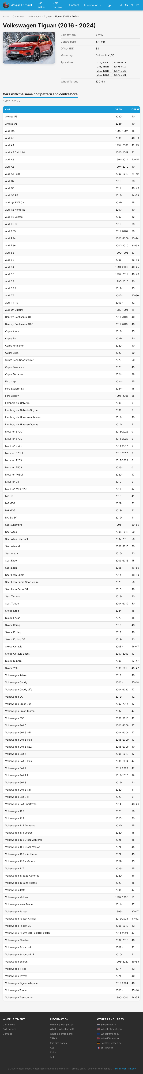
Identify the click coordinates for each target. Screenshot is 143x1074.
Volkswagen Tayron (16, 975)
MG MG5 (10, 510)
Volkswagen (34, 16)
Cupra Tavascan (14, 367)
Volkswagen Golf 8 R (17, 796)
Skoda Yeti (11, 667)
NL (120, 5)
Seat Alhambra (13, 524)
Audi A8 (9, 166)
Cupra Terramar (14, 374)
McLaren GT (12, 481)
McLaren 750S (13, 467)
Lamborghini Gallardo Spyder (22, 410)
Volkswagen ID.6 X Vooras (20, 861)
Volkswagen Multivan (17, 897)
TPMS (53, 1038)
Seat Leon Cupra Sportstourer (22, 582)
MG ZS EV (11, 517)
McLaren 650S (13, 445)
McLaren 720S (13, 460)
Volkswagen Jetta (15, 889)
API (52, 1056)
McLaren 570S (13, 438)
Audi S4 (9, 266)
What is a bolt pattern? (63, 1024)
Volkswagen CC (14, 696)
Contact (74, 5)
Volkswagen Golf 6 (15, 753)
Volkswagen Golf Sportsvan (20, 803)
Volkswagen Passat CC (18, 925)
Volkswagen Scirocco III (18, 947)
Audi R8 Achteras (15, 209)
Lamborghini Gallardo (17, 402)
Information (91, 5)
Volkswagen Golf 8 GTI (18, 789)
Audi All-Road (13, 173)
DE (132, 5)
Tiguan (48, 16)
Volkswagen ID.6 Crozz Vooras (22, 846)
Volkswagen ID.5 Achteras (20, 825)
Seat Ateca (11, 553)
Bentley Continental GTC (19, 324)
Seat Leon (11, 567)
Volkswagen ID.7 (14, 868)
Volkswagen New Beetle (19, 904)
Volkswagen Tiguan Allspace (21, 983)
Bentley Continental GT (18, 316)
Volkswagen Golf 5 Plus (18, 739)
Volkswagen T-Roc (15, 968)
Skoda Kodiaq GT (15, 639)
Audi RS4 (10, 238)
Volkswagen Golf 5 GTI (18, 732)
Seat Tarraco (12, 596)
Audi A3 (9, 137)
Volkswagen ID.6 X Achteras (21, 854)
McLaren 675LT (14, 453)
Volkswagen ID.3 (14, 811)
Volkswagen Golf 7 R (16, 775)
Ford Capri (11, 381)
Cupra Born (11, 338)
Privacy (132, 1068)
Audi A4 (9, 145)
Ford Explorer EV (14, 388)
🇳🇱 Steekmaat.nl (106, 1024)
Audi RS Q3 (11, 223)
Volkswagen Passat (16, 911)
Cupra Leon (11, 352)
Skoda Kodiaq (13, 632)
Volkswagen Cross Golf (18, 703)
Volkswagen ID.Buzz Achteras (22, 875)
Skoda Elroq (12, 610)
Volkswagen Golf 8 (15, 782)
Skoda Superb (13, 660)
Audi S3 (9, 259)
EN (126, 5)
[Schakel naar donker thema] (109, 5)
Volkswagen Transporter (19, 997)
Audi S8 (9, 281)
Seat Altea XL (13, 546)
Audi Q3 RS (11, 195)
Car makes (41, 5)
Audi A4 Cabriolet (15, 152)
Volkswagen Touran (16, 990)
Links (53, 1052)
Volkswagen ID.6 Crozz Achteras (23, 839)
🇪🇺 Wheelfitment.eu (108, 1033)
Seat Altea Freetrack (17, 539)
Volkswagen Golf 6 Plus (18, 760)
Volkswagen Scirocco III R (20, 954)
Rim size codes (58, 1043)
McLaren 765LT (14, 474)
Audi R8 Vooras (13, 216)
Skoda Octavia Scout (17, 653)
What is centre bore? (61, 1033)
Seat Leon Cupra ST (16, 589)
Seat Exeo (11, 560)
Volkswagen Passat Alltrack (20, 918)
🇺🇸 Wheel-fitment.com (109, 1029)
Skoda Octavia (13, 646)
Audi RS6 (10, 245)
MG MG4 (10, 503)
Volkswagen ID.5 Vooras (18, 832)
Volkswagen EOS (14, 718)
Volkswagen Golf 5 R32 (18, 746)
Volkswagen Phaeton (17, 940)
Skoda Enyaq (12, 617)
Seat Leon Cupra (14, 574)
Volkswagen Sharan (16, 961)
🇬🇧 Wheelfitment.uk (108, 1038)
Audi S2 (9, 252)
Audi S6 (9, 274)
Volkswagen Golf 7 (15, 768)
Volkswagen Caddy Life (18, 689)
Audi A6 (9, 159)
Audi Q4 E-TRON (14, 202)
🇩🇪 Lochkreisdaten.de (109, 1043)
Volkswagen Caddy (16, 682)
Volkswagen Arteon (16, 675)
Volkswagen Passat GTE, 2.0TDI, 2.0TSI (28, 932)
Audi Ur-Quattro (14, 309)
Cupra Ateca (12, 331)
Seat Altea (11, 531)
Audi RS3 (10, 231)
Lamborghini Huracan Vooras (21, 424)
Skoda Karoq (12, 625)
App (52, 1047)
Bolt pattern (57, 5)
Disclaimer (120, 1068)
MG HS (9, 496)
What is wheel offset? (62, 1029)
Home (6, 16)
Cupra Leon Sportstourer (19, 359)
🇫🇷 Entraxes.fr (105, 1047)
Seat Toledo (12, 603)
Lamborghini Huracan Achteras (22, 417)
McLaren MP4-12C (16, 488)
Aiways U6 (11, 123)
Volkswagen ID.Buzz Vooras (21, 882)
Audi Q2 (9, 180)
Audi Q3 (9, 188)
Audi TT (9, 295)
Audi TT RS (11, 302)
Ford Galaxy (12, 395)
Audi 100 (10, 130)
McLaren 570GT (14, 431)
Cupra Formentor (14, 345)
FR (137, 5)
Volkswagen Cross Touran (20, 710)
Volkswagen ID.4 (14, 818)
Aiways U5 (11, 116)
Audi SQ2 (10, 288)
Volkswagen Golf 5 (15, 725)
